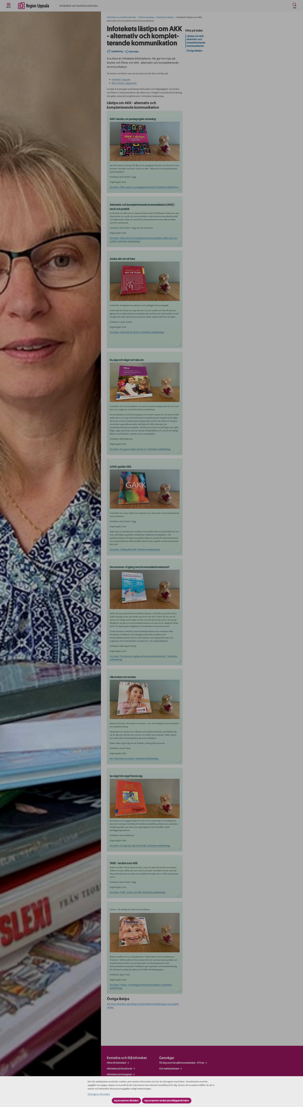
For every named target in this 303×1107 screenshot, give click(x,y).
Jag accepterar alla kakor (126, 1100)
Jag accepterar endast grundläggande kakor (166, 1100)
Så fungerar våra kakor (99, 1094)
